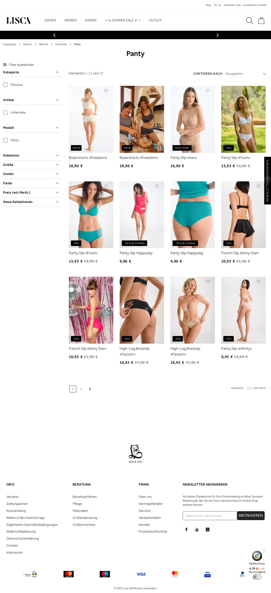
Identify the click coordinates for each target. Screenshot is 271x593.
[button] (106, 90)
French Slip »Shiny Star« (240, 253)
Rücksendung (16, 511)
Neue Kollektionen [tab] (18, 202)
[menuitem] (52, 20)
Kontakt (144, 525)
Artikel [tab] (8, 100)
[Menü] (264, 551)
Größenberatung (85, 518)
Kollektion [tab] (11, 155)
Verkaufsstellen (150, 518)
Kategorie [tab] (11, 72)
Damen (27, 44)
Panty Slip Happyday (136, 253)
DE (215, 5)
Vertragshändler (151, 504)
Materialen (80, 511)
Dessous (17, 85)
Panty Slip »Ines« (183, 157)
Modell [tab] (8, 128)
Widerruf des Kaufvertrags (25, 518)
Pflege (77, 504)
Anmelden (229, 5)
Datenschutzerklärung (22, 538)
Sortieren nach (208, 74)
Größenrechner (84, 525)
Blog (208, 5)
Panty (15, 140)
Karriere (145, 511)
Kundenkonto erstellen (255, 5)
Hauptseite (9, 44)
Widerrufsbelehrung (21, 531)
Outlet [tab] (8, 174)
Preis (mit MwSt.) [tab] (16, 192)
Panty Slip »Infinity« (236, 348)
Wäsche (43, 44)
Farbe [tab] (7, 183)
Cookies (12, 545)
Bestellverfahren (85, 497)
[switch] (257, 576)
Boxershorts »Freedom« (88, 157)
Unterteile (61, 44)
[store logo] (18, 20)
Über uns (145, 497)
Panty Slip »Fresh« (235, 157)
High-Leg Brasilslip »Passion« (134, 351)
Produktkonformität (153, 531)
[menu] (105, 20)
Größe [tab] (8, 165)
